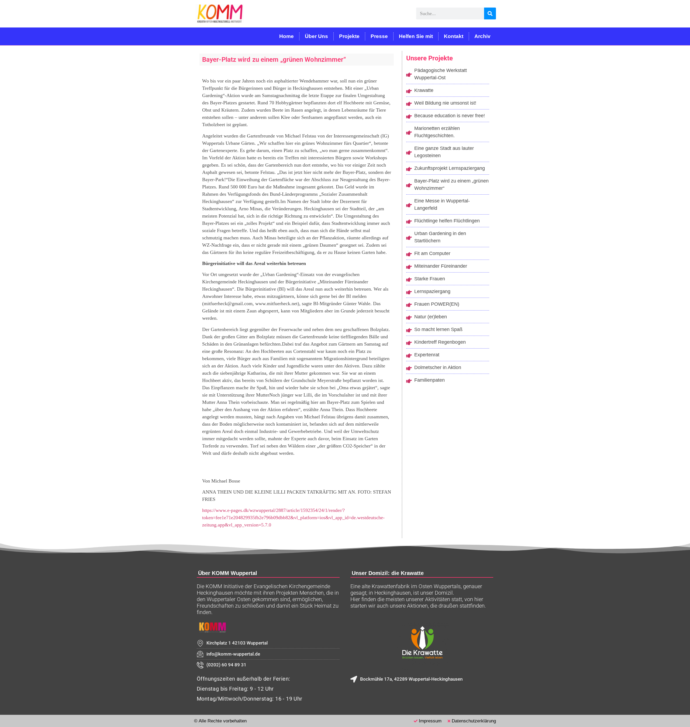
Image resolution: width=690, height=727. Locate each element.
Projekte (349, 36)
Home (286, 36)
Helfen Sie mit (416, 36)
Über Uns (316, 36)
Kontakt (453, 36)
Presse (379, 36)
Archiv (482, 36)
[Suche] (490, 13)
